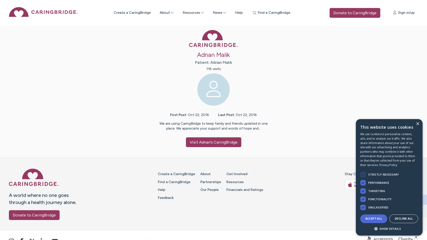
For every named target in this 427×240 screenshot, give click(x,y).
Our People (209, 190)
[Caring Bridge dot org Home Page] (43, 16)
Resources (191, 12)
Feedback (166, 198)
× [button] (417, 124)
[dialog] (389, 177)
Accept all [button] (373, 218)
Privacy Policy (388, 165)
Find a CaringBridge (174, 182)
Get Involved (237, 174)
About (165, 12)
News (217, 12)
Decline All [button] (404, 218)
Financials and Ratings (244, 190)
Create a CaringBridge (132, 12)
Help (239, 12)
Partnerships (210, 182)
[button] (389, 228)
